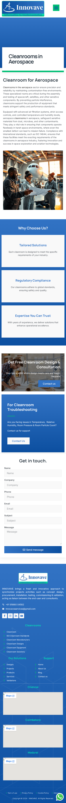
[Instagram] (10, 615)
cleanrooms (20, 118)
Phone (7, 491)
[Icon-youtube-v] (21, 615)
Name (7, 468)
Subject (8, 515)
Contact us (49, 383)
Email (7, 503)
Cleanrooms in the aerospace (17, 87)
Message (9, 527)
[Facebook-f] (4, 615)
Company (9, 480)
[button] (56, 8)
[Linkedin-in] (16, 615)
